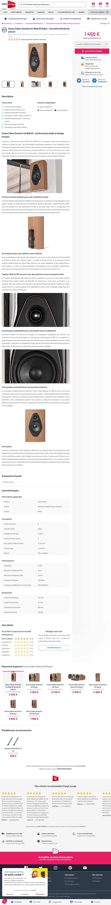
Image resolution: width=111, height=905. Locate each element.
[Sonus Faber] (4, 30)
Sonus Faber (81, 766)
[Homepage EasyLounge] (8, 4)
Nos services (69, 881)
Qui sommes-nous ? (71, 878)
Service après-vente (72, 884)
